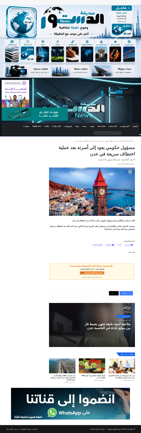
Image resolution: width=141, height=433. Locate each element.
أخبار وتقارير (125, 126)
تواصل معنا (10, 429)
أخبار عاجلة (113, 126)
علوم (92, 126)
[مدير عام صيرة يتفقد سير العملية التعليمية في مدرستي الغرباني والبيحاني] (122, 365)
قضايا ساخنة (101, 126)
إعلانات (46, 126)
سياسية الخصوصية (25, 429)
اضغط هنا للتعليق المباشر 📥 (92, 273)
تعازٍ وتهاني (68, 126)
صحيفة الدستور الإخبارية (97, 429)
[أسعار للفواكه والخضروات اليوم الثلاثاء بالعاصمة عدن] (92, 365)
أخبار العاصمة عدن (121, 141)
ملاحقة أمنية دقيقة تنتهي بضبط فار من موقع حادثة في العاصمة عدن (108, 326)
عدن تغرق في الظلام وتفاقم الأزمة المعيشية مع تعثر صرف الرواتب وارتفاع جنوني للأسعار (63, 378)
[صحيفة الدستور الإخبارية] (117, 90)
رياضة (77, 126)
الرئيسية (135, 126)
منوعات (26, 126)
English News (36, 126)
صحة (85, 126)
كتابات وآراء (57, 126)
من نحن (16, 429)
